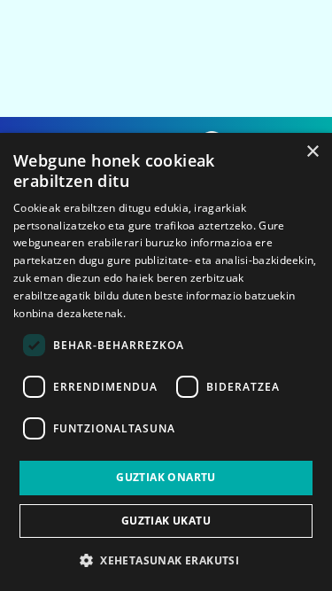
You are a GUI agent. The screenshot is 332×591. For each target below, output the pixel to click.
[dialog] (166, 362)
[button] (166, 560)
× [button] (312, 152)
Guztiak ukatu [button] (166, 520)
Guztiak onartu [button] (166, 477)
